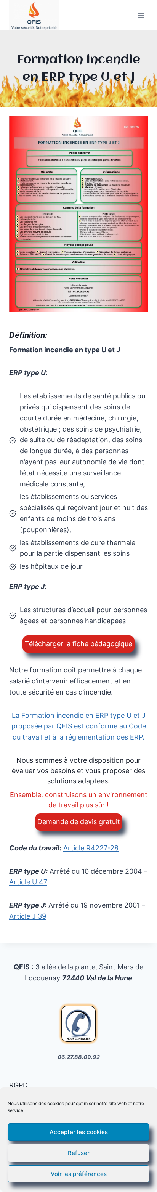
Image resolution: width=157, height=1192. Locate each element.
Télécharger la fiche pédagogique (78, 644)
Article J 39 (27, 916)
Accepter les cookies (79, 1132)
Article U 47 (28, 882)
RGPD (18, 1085)
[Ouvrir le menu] (141, 15)
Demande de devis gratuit (78, 822)
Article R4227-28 (91, 848)
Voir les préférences (79, 1174)
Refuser (79, 1153)
